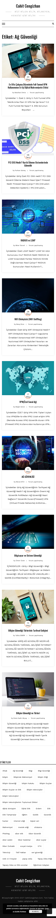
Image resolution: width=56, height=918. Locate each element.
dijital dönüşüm (9, 808)
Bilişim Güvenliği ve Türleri (28, 713)
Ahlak (4, 771)
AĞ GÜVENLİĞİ (28, 476)
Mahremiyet (7, 827)
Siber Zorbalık (8, 846)
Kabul (35, 911)
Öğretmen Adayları (41, 865)
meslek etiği (23, 827)
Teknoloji (6, 852)
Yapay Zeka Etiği (45, 859)
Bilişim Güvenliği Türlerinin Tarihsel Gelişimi (28, 630)
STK (40, 846)
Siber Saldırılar (24, 840)
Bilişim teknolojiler (35, 790)
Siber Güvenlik (35, 834)
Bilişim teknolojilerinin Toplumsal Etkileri (20, 802)
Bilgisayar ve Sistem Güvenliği (28, 555)
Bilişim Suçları (46, 783)
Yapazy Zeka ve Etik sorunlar (15, 865)
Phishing (6, 834)
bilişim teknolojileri (10, 796)
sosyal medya (26, 846)
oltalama (38, 827)
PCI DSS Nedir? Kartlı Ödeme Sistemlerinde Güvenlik (28, 164)
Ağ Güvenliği (18, 771)
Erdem (39, 808)
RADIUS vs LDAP (28, 240)
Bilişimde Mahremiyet (23, 777)
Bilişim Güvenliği (9, 783)
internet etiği (19, 821)
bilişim (5, 777)
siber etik (19, 834)
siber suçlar (41, 840)
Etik (48, 808)
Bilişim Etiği (43, 777)
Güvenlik (47, 815)
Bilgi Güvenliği (44, 771)
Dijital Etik (25, 808)
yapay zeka (27, 859)
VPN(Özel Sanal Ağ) (28, 402)
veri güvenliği (37, 852)
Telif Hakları (21, 852)
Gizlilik (35, 815)
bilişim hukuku (28, 783)
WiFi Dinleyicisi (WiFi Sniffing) (28, 319)
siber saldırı (7, 840)
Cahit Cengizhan (28, 6)
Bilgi (30, 771)
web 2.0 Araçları (9, 859)
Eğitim (24, 815)
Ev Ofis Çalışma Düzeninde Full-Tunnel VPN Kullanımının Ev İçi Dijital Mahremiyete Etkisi (28, 86)
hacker (5, 821)
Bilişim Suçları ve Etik (11, 790)
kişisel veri (34, 821)
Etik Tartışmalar (9, 815)
